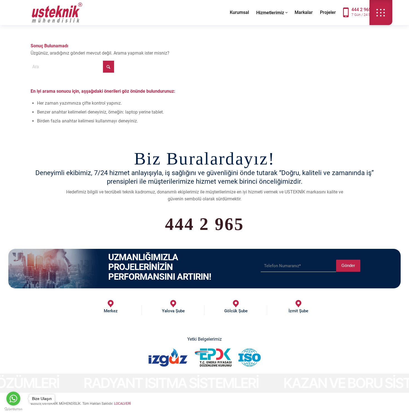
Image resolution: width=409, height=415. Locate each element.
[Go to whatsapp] (13, 399)
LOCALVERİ (122, 404)
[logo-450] (57, 12)
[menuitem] (239, 12)
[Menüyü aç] (380, 12)
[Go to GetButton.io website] (13, 409)
